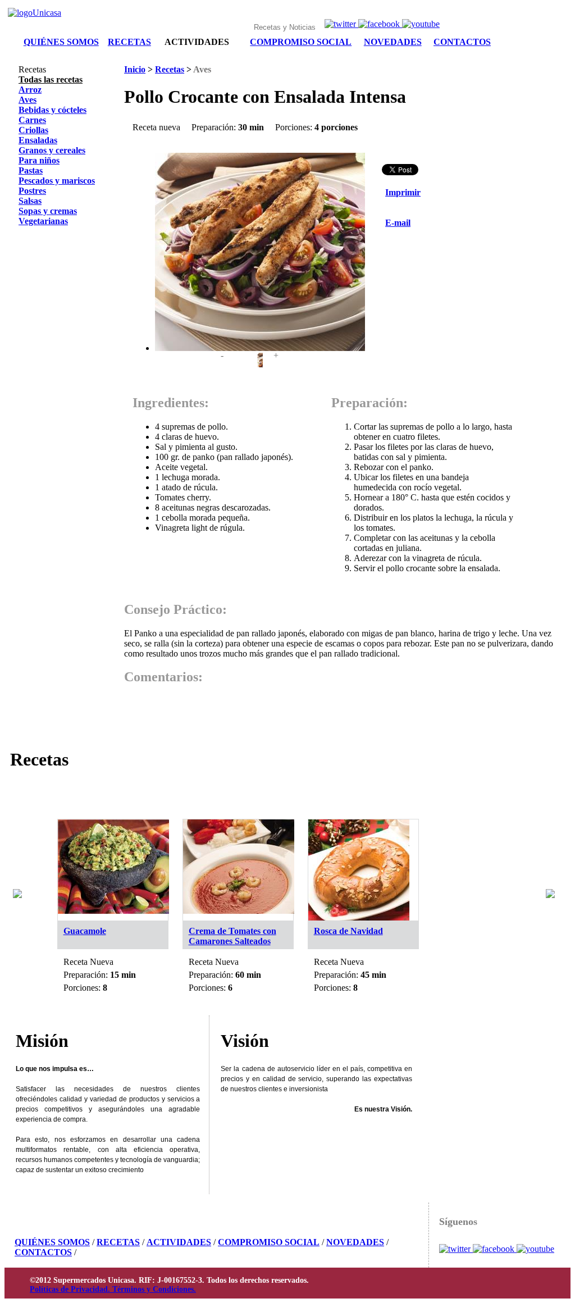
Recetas (169, 69)
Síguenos (458, 1221)
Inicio (134, 69)
